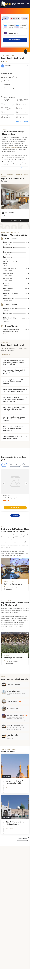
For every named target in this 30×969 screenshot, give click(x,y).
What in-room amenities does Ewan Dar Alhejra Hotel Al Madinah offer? (13, 428)
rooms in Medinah (12, 147)
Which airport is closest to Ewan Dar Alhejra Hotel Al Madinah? (14, 390)
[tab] (15, 362)
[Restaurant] (15, 569)
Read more (24, 168)
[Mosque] (15, 643)
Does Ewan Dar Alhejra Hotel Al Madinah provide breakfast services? (14, 409)
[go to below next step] (26, 51)
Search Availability (15, 39)
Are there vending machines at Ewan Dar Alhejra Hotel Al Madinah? (13, 419)
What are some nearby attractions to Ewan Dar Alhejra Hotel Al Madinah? (13, 399)
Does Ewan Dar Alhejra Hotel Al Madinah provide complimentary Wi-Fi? (14, 372)
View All (15, 515)
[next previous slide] (4, 194)
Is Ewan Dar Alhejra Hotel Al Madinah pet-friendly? (12, 437)
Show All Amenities (22, 121)
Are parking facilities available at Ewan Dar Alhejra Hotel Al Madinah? (14, 381)
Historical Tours (14, 465)
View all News (22, 839)
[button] (27, 559)
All (4, 465)
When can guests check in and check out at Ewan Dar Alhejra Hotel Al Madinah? (13, 362)
